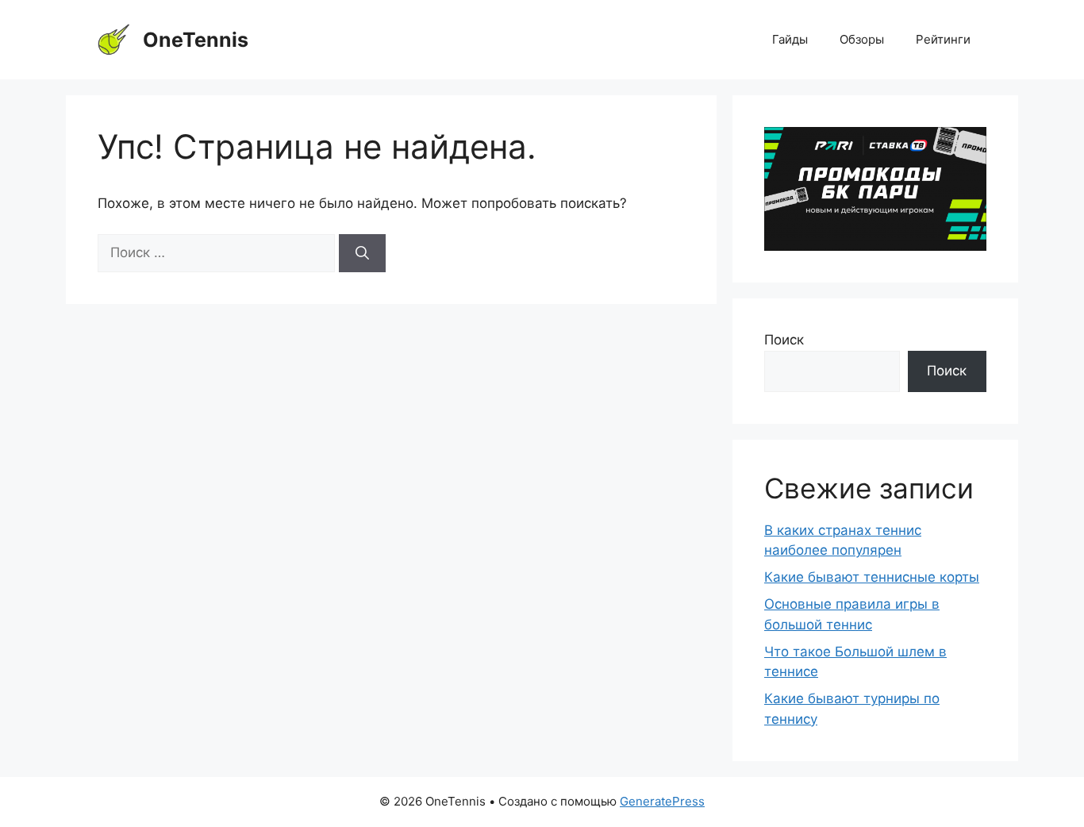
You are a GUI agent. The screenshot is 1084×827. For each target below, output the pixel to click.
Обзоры (862, 39)
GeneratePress (662, 801)
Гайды (790, 39)
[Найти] (362, 253)
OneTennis (195, 40)
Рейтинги (943, 39)
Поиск (784, 340)
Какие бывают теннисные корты (871, 577)
